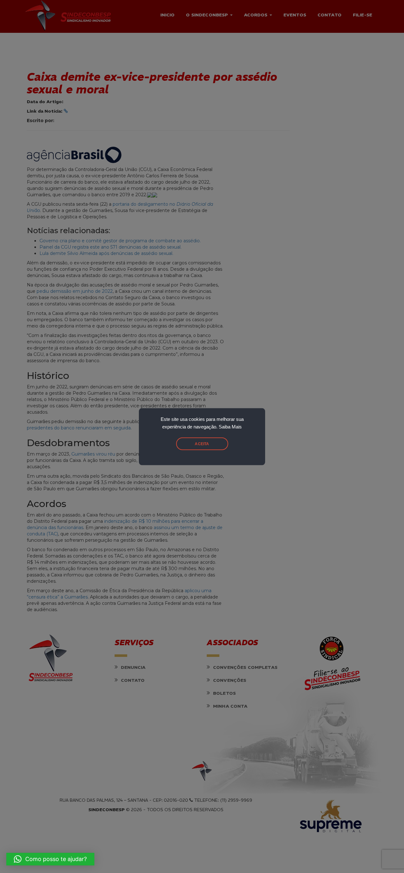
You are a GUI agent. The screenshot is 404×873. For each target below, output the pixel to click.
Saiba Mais (230, 426)
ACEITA (202, 443)
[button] (50, 859)
